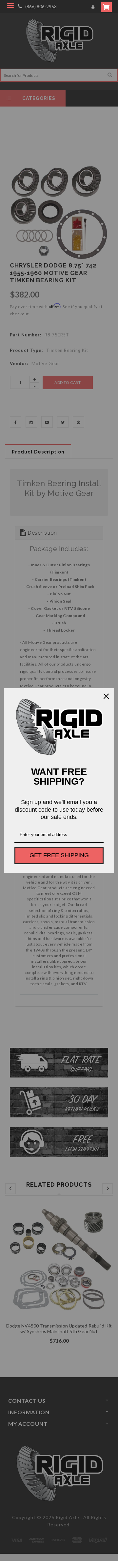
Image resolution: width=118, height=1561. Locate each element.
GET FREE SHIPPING (59, 855)
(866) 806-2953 (41, 6)
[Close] (106, 696)
